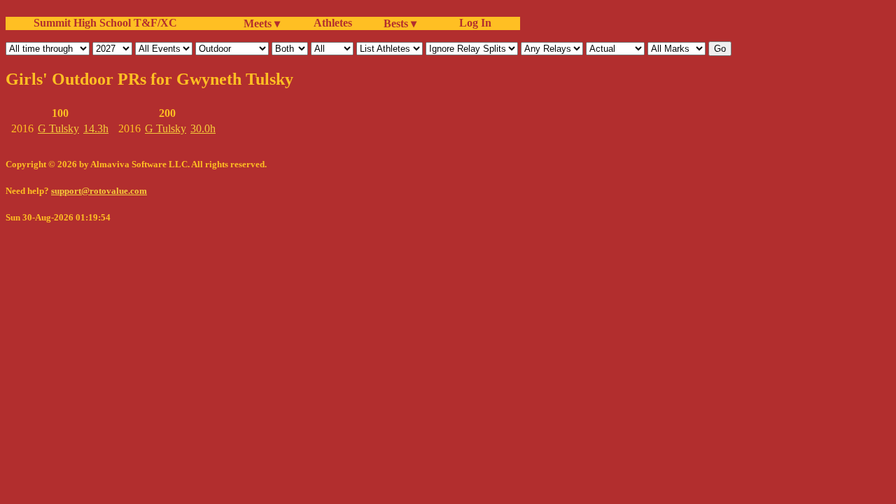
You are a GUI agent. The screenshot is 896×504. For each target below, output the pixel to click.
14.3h (95, 128)
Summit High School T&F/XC (105, 23)
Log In (472, 23)
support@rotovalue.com (99, 191)
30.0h (203, 128)
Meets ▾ (262, 23)
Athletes (333, 23)
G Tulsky (58, 128)
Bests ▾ (400, 23)
